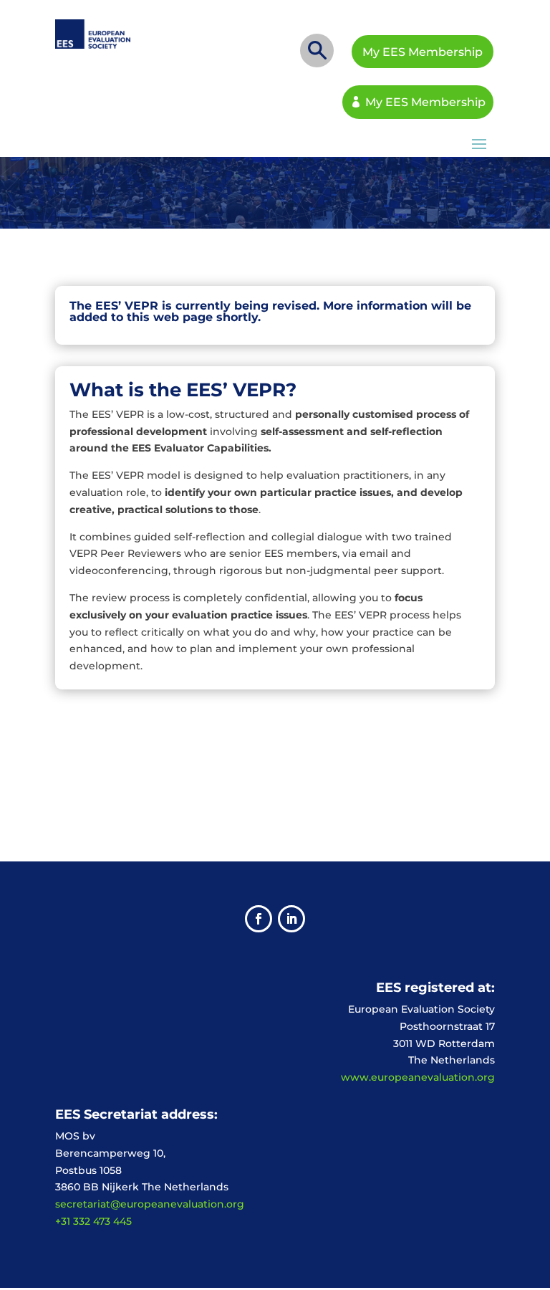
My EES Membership (422, 52)
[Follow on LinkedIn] (291, 918)
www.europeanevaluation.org (418, 1077)
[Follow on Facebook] (258, 918)
